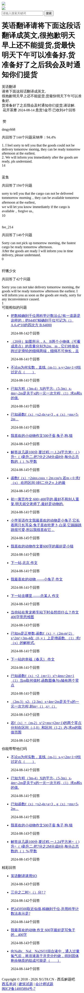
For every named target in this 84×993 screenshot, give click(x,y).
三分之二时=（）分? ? (28, 892)
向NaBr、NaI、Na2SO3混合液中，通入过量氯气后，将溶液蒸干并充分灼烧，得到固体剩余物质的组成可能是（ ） (45, 955)
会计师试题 (44, 984)
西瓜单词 (9, 984)
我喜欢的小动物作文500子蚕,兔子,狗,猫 (42, 436)
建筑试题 (26, 984)
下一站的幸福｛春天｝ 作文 (33, 659)
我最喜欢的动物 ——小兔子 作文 (37, 579)
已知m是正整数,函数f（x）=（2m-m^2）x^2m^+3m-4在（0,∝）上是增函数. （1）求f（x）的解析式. (45, 638)
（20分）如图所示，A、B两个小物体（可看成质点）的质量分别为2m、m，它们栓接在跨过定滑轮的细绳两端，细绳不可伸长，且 (45, 346)
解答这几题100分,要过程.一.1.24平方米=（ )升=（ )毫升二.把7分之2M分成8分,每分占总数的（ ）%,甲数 (45, 456)
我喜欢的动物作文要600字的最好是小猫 (42, 546)
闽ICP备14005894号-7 (18, 989)
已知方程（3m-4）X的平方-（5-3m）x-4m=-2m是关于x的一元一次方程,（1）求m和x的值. (46, 393)
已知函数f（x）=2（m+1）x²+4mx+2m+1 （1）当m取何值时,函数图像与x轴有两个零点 (45, 680)
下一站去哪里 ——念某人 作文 (35, 596)
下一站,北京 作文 (24, 563)
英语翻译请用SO (24, 876)
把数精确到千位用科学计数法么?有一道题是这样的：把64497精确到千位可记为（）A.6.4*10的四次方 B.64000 (45, 320)
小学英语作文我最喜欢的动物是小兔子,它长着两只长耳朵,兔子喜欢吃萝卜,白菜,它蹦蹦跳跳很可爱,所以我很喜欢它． (46, 525)
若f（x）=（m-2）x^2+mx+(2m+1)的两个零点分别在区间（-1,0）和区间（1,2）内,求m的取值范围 (46, 727)
